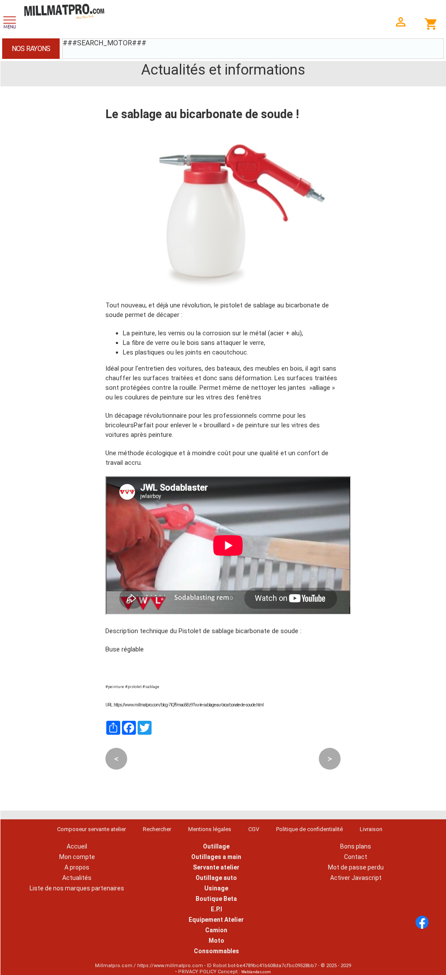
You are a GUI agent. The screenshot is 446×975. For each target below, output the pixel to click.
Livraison (371, 829)
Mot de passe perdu (356, 867)
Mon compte (77, 856)
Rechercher (157, 829)
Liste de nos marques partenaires (77, 888)
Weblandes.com (256, 972)
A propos (76, 867)
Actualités (76, 877)
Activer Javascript (356, 877)
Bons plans (355, 846)
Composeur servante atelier (91, 829)
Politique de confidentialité (309, 829)
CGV (253, 829)
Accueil (77, 846)
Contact (355, 856)
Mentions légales (209, 829)
